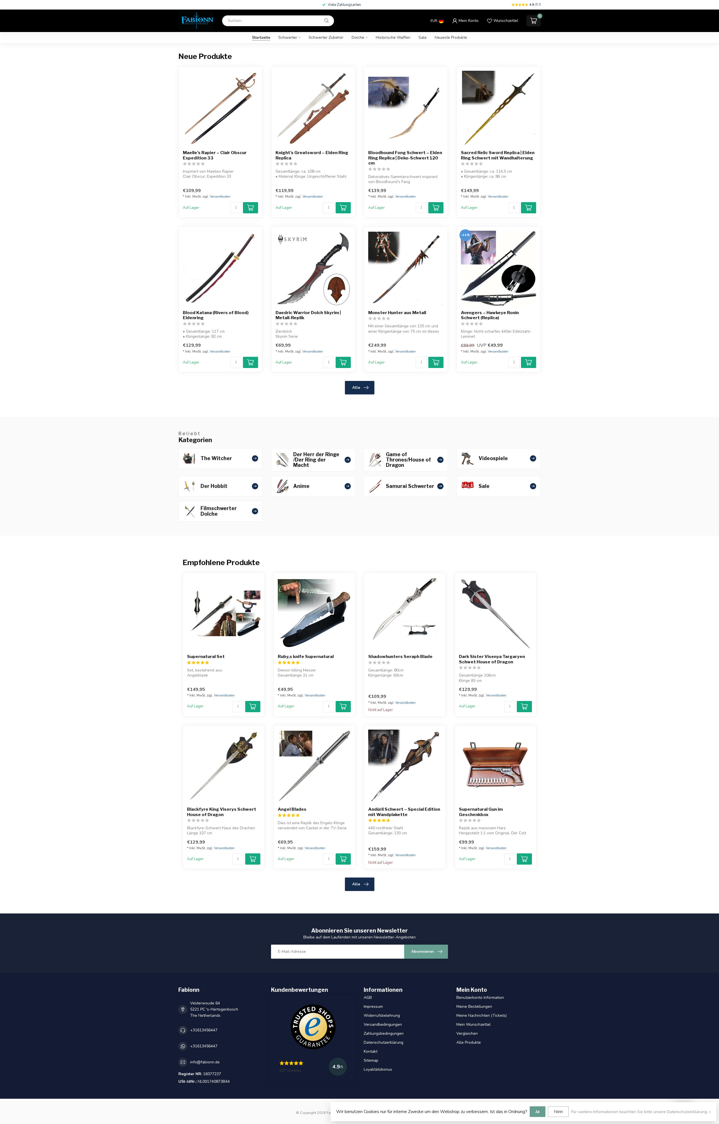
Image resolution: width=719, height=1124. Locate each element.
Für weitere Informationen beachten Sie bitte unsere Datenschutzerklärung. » (641, 1111)
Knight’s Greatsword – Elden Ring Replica (312, 155)
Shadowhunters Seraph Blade (400, 656)
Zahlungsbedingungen (384, 1033)
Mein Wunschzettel (473, 1024)
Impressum (373, 1006)
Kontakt (370, 1051)
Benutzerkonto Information (480, 997)
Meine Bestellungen (474, 1006)
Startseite (261, 37)
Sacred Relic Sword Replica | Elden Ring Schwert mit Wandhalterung (497, 155)
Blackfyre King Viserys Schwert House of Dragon (221, 812)
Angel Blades (292, 809)
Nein (558, 1112)
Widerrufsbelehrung (382, 1015)
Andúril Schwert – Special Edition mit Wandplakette (404, 812)
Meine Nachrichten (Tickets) (481, 1015)
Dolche (358, 37)
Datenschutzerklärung (383, 1042)
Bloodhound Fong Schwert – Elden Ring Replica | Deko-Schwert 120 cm (405, 158)
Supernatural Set (206, 656)
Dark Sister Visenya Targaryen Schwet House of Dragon (492, 659)
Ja (538, 1112)
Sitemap (371, 1060)
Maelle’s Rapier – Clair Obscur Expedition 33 (215, 155)
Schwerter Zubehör (326, 37)
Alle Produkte (468, 1042)
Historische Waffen (393, 37)
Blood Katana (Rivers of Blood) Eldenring (216, 315)
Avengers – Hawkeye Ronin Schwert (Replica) (490, 315)
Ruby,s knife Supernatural (306, 656)
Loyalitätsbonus (378, 1069)
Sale (422, 37)
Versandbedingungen (383, 1024)
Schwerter (287, 37)
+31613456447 (203, 1030)
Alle (356, 387)
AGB (368, 997)
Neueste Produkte (451, 37)
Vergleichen (467, 1033)
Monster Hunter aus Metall (397, 312)
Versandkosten (220, 197)
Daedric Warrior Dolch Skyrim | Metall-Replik (308, 315)
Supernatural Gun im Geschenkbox (481, 812)
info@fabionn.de (205, 1062)
